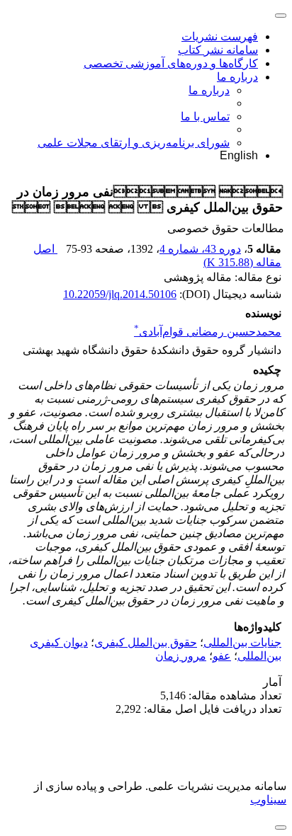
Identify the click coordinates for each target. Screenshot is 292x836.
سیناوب (268, 800)
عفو (222, 656)
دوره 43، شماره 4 (200, 249)
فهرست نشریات (219, 36)
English (239, 155)
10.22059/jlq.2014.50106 (119, 294)
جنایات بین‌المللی (242, 642)
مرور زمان (180, 656)
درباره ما (237, 77)
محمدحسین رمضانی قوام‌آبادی (207, 332)
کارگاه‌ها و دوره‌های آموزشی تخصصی (171, 63)
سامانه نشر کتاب (218, 50)
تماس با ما (205, 116)
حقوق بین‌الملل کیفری (145, 642)
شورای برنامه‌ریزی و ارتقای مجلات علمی (134, 143)
